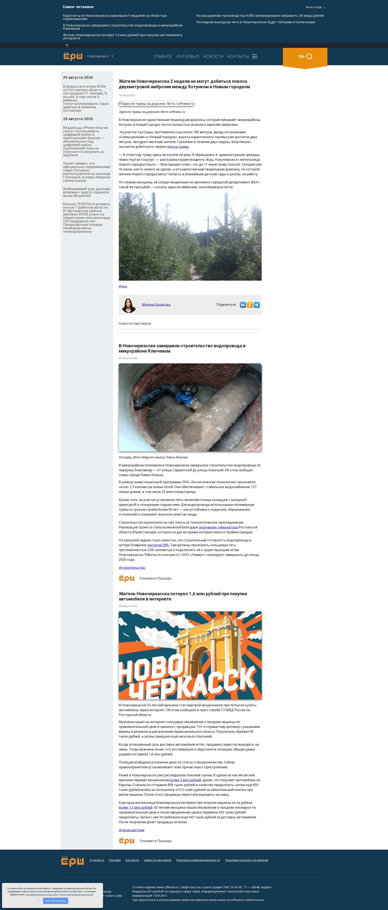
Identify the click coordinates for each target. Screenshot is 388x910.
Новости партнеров (157, 860)
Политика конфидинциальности (198, 860)
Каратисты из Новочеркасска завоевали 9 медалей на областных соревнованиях (115, 17)
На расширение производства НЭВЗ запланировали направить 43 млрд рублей (260, 15)
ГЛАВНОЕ (163, 56)
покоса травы (178, 146)
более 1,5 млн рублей (135, 807)
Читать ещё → (315, 7)
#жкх (123, 286)
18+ (301, 56)
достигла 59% (158, 545)
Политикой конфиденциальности (76, 894)
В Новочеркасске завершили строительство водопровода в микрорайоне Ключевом (122, 27)
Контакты (132, 860)
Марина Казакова (155, 304)
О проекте (97, 860)
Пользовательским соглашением (42, 894)
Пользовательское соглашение (246, 860)
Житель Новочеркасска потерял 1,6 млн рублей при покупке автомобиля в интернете (122, 36)
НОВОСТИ (213, 56)
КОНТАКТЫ (238, 56)
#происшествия (131, 830)
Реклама (115, 860)
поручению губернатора (218, 527)
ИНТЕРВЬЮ (187, 56)
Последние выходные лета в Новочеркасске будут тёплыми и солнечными (255, 22)
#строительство (132, 567)
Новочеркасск (98, 56)
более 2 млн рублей (185, 780)
